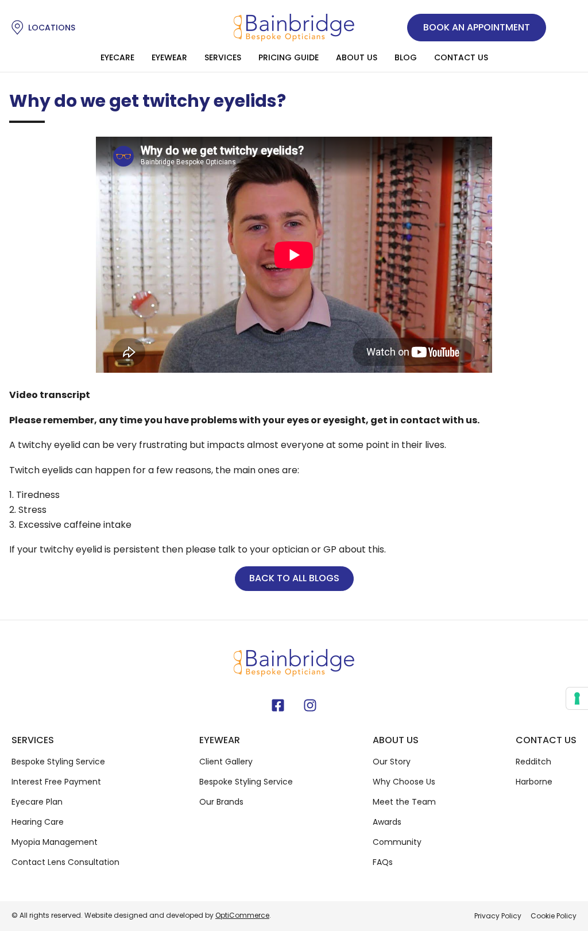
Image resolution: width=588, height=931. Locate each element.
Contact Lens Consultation (65, 862)
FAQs (383, 862)
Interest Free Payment (56, 781)
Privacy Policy (497, 916)
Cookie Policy (554, 916)
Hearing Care (37, 822)
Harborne (534, 781)
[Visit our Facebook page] (277, 705)
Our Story (392, 761)
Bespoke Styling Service (58, 761)
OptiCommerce (242, 915)
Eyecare (117, 57)
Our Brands (221, 802)
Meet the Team (404, 802)
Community (397, 842)
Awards (387, 822)
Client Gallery (226, 761)
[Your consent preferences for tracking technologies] (577, 698)
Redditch (533, 761)
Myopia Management (54, 842)
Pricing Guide (288, 57)
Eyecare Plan (37, 802)
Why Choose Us (404, 781)
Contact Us (461, 57)
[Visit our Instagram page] (310, 705)
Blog (405, 57)
